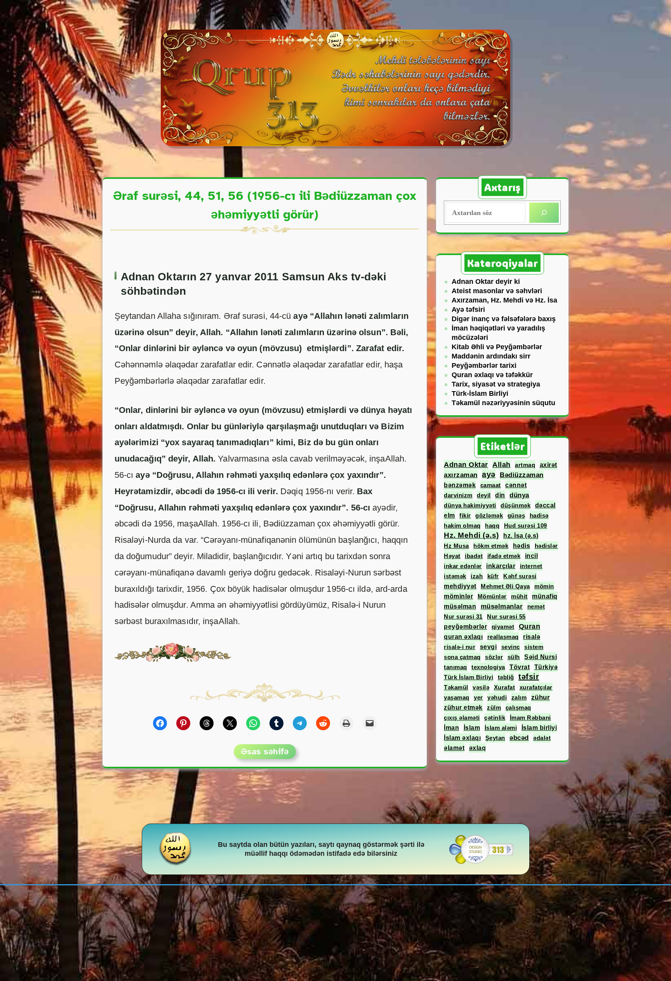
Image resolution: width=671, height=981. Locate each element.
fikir (465, 515)
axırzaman (461, 475)
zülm (494, 707)
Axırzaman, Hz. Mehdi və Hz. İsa (504, 300)
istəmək (455, 576)
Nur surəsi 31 (463, 616)
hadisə (539, 515)
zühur (540, 697)
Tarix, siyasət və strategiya (496, 384)
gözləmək (489, 515)
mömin (544, 586)
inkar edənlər (463, 566)
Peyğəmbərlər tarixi (484, 365)
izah (477, 576)
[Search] (544, 213)
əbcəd (519, 737)
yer (478, 697)
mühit (519, 596)
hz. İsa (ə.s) (521, 535)
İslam (472, 727)
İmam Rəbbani (530, 717)
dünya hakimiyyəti (470, 505)
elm (449, 515)
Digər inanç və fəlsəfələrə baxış (504, 319)
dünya (519, 495)
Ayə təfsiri (468, 309)
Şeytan (495, 737)
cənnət (516, 485)
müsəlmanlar (502, 606)
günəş (516, 515)
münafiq (545, 596)
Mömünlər (492, 596)
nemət (536, 606)
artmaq (525, 465)
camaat (490, 485)
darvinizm (458, 495)
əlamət (454, 747)
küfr (493, 576)
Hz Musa (456, 545)
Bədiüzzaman (522, 475)
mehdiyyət (460, 586)
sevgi (488, 647)
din (500, 495)
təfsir (528, 676)
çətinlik (494, 717)
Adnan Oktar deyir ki (486, 281)
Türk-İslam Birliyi (480, 393)
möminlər (458, 596)
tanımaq (455, 667)
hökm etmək (490, 545)
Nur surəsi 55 (506, 616)
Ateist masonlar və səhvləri (497, 291)
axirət (548, 465)
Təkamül (456, 687)
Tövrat (519, 667)
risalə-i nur (459, 647)
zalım (519, 697)
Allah (501, 465)
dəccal (545, 505)
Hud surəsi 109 (525, 525)
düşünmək (515, 505)
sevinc (510, 647)
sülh (514, 657)
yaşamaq (456, 697)
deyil (484, 495)
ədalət (542, 737)
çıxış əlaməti (462, 717)
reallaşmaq (503, 636)
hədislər (546, 545)
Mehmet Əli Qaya (505, 586)
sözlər (494, 657)
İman (451, 727)
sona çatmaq (462, 657)
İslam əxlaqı (462, 737)
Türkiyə (546, 667)
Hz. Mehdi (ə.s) (471, 535)
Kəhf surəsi (520, 576)
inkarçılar (500, 566)
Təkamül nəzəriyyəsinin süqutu (503, 403)
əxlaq (477, 748)
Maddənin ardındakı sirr (491, 356)
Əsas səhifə (265, 751)
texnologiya (488, 667)
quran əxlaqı (463, 636)
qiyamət (503, 626)
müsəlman (460, 606)
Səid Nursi (540, 657)
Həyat (452, 556)
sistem (533, 647)
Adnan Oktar (466, 465)
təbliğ (506, 677)
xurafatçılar (536, 687)
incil (531, 556)
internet (531, 566)
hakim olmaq (462, 525)
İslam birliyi (539, 727)
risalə (531, 636)
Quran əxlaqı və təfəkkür (492, 375)
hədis (521, 545)
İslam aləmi (501, 727)
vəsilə (481, 687)
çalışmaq (518, 707)
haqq (492, 525)
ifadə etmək (504, 556)
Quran (530, 626)
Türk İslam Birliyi (468, 677)
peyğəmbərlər (465, 626)
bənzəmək (460, 485)
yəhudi (497, 697)
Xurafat (504, 687)
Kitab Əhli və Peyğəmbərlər (497, 347)
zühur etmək (463, 707)
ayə (488, 474)
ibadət (474, 556)
